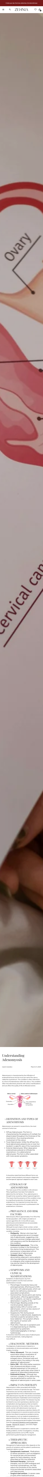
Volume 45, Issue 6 (18, 1424)
